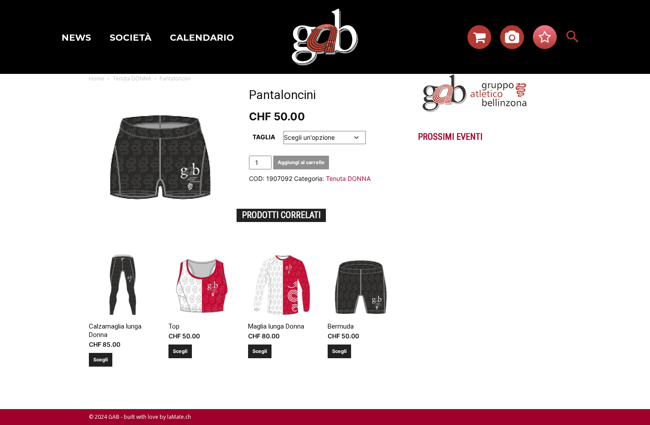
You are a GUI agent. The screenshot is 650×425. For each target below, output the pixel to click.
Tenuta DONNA (132, 78)
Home (96, 78)
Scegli (100, 359)
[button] (573, 37)
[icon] (479, 39)
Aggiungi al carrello (301, 162)
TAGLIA (263, 137)
